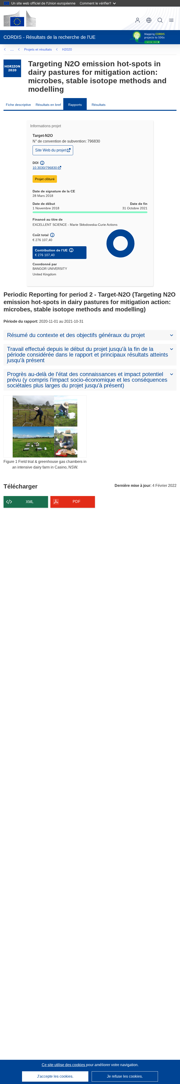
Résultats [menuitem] (98, 105)
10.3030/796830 (45, 168)
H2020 (67, 49)
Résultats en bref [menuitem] (48, 105)
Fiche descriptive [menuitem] (18, 105)
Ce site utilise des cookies (64, 1065)
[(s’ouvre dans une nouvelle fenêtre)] (20, 18)
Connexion (137, 20)
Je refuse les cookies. (125, 1076)
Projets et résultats (38, 49)
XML (30, 502)
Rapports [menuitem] (75, 105)
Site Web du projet (51, 151)
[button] (149, 20)
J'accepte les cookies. (55, 1076)
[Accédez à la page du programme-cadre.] (12, 68)
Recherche (160, 20)
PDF (76, 502)
